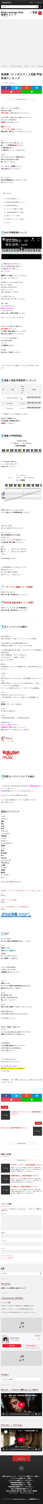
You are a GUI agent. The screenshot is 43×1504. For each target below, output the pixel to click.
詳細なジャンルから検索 (8, 900)
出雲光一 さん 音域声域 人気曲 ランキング (13, 1288)
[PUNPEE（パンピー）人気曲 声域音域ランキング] (5, 1168)
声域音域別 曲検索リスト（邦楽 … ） (21, 1482)
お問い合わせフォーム (9, 1476)
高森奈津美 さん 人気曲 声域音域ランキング (24, 1175)
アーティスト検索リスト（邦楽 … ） (29, 1476)
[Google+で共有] (27, 88)
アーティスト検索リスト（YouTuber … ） (21, 1480)
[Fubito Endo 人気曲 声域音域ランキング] (37, 1131)
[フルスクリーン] (39, 1414)
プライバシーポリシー (27, 1493)
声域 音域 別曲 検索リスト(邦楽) (14, 212)
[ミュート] (36, 1414)
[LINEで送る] (32, 92)
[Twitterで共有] (16, 88)
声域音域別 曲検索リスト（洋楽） (21, 1484)
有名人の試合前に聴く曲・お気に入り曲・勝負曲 (21, 1491)
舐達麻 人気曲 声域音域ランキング (14, 202)
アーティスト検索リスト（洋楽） (21, 1478)
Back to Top (21, 1459)
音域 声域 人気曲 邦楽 (9, 83)
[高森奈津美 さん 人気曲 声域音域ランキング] (5, 1179)
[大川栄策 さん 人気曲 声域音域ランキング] (5, 1190)
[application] (21, 1404)
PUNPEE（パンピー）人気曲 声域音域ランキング (26, 1165)
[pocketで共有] (11, 92)
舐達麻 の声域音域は (11, 205)
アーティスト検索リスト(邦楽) (13, 209)
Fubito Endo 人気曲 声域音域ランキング (13, 1128)
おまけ (7, 222)
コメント (3, 1213)
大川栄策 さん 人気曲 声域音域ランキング (24, 1186)
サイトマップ (13, 1493)
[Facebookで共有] (6, 88)
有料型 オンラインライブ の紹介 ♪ (14, 219)
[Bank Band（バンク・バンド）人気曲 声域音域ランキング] (5, 1115)
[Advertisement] (21, 42)
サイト (3, 1248)
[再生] (4, 1414)
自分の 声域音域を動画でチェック (21, 1489)
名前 (3, 1232)
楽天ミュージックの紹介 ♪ (12, 215)
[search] (37, 6)
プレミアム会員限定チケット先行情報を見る (15, 907)
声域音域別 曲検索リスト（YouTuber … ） (21, 1487)
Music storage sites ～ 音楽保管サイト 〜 (19, 13)
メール (3, 1240)
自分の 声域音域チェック (12, 198)
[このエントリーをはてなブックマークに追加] (37, 88)
